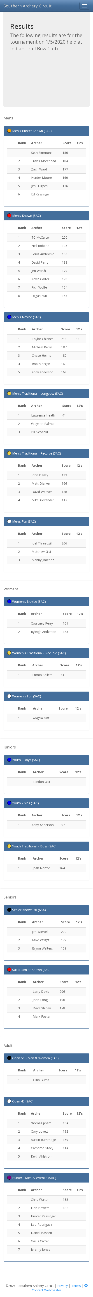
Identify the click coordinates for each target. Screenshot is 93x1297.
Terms (76, 1286)
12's (80, 143)
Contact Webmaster (46, 1290)
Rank (22, 143)
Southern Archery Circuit (28, 6)
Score (67, 143)
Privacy (62, 1286)
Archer (36, 143)
